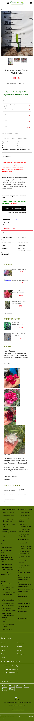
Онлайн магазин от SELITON (26, 717)
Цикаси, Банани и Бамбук (6, 551)
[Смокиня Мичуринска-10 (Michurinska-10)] (8, 326)
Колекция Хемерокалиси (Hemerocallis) (8, 573)
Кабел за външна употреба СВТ (18, 334)
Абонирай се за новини (11, 476)
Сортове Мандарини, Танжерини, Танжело (25, 547)
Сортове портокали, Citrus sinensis (25, 542)
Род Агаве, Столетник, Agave (9, 620)
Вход (2, 654)
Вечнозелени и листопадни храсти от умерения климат (24, 584)
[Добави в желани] (29, 155)
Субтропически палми (8, 544)
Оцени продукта (7, 222)
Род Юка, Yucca (7, 629)
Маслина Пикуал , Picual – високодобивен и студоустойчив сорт (20, 302)
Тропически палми (6, 547)
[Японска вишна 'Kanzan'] (8, 273)
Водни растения (23, 600)
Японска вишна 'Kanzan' (19, 269)
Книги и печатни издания (23, 619)
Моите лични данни (18, 710)
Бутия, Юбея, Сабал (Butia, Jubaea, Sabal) (8, 520)
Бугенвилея (4, 578)
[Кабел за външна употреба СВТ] (8, 337)
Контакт (19, 646)
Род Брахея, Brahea (8, 512)
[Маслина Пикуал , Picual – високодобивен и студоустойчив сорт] (8, 305)
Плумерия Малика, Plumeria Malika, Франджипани (20, 291)
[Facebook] (3, 676)
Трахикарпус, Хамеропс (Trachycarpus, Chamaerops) (9, 531)
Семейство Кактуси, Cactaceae (8, 625)
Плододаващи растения (11, 7)
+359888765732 (13, 672)
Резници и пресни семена (23, 607)
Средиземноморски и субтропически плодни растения (25, 519)
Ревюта (6, 233)
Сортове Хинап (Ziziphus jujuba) (24, 535)
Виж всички (7, 479)
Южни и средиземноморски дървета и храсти (6, 583)
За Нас (3, 650)
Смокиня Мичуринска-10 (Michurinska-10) (18, 324)
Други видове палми (9, 536)
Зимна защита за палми (25, 615)
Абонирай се (8, 313)
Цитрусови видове (23, 539)
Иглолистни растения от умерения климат (25, 590)
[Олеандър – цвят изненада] (8, 283)
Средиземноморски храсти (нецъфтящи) (8, 599)
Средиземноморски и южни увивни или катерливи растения (8, 594)
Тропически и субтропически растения (9, 609)
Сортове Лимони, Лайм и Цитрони (24, 552)
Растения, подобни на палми (9, 539)
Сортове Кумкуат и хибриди (25, 561)
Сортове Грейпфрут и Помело (25, 557)
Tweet (16, 219)
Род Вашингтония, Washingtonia (8, 516)
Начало (2, 7)
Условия (3, 657)
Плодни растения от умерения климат (25, 530)
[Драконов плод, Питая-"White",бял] (17, 55)
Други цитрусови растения (24, 566)
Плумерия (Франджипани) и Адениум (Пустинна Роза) (7, 558)
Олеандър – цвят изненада (20, 280)
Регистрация (20, 643)
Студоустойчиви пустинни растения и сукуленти (7, 615)
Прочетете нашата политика (17, 705)
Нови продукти (22, 611)
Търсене (19, 650)
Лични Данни (21, 654)
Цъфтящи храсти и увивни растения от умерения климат (24, 577)
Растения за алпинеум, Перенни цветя (25, 595)
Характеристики (9, 228)
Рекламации (5, 646)
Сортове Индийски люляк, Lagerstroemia (7, 568)
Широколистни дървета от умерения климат (25, 571)
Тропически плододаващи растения (8, 9)
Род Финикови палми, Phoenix (9, 525)
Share (7, 219)
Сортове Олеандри (6, 564)
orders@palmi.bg (13, 666)
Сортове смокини (25, 512)
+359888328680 (13, 669)
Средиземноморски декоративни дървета (8, 604)
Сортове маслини (25, 515)
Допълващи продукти (24, 603)
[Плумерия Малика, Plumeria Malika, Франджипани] (8, 294)
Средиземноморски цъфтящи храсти (8, 588)
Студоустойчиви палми (8, 509)
